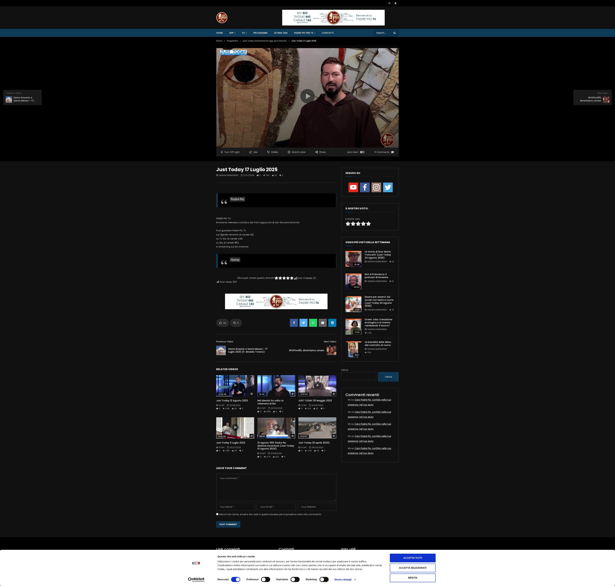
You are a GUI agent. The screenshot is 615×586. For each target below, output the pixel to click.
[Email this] (323, 323)
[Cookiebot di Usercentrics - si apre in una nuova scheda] (196, 579)
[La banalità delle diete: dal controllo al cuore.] (353, 349)
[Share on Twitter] (303, 323)
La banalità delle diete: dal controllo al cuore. (378, 343)
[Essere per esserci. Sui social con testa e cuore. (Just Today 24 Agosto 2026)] (353, 304)
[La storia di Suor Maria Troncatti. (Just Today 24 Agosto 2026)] (353, 259)
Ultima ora (281, 32)
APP (231, 32)
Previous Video (224, 341)
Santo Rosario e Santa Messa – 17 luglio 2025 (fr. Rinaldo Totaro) (247, 350)
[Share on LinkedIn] (332, 323)
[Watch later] (389, 3)
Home (219, 32)
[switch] (265, 579)
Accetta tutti (412, 558)
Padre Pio (237, 199)
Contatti (328, 32)
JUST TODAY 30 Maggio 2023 (315, 400)
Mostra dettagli (343, 579)
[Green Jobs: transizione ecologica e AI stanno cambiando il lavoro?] (353, 327)
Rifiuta (412, 577)
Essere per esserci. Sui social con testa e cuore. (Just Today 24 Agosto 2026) (379, 301)
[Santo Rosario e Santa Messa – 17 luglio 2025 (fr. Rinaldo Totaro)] (221, 350)
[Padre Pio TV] (221, 17)
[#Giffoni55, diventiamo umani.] (331, 350)
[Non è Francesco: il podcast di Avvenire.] (353, 281)
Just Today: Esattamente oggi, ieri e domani (265, 40)
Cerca (344, 370)
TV (243, 32)
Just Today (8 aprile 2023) (314, 442)
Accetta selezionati (412, 567)
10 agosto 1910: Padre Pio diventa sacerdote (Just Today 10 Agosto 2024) (275, 445)
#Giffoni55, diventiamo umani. (306, 350)
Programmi (260, 32)
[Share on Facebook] (294, 323)
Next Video (330, 341)
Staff (222, 405)
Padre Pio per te (303, 32)
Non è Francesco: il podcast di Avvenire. (377, 276)
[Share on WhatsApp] (313, 323)
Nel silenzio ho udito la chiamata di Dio (270, 402)
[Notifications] (395, 3)
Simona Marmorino (228, 175)
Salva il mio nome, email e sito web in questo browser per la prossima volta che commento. (270, 514)
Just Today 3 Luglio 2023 (230, 442)
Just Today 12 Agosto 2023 (232, 400)
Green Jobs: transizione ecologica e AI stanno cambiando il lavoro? (378, 322)
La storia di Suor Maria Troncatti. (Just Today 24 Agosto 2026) (378, 254)
